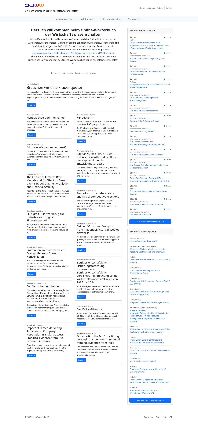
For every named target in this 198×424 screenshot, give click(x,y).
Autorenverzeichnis (64, 19)
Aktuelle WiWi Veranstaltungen (150, 221)
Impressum (149, 417)
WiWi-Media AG (42, 417)
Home (142, 8)
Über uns (151, 8)
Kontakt (168, 8)
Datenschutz (161, 417)
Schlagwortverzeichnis (111, 19)
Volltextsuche (134, 19)
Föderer (160, 8)
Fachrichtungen (87, 19)
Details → (31, 105)
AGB (170, 417)
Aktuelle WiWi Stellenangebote (150, 400)
